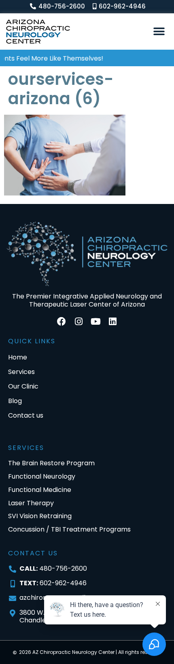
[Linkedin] (112, 321)
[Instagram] (78, 321)
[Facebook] (61, 321)
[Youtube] (95, 321)
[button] (159, 31)
